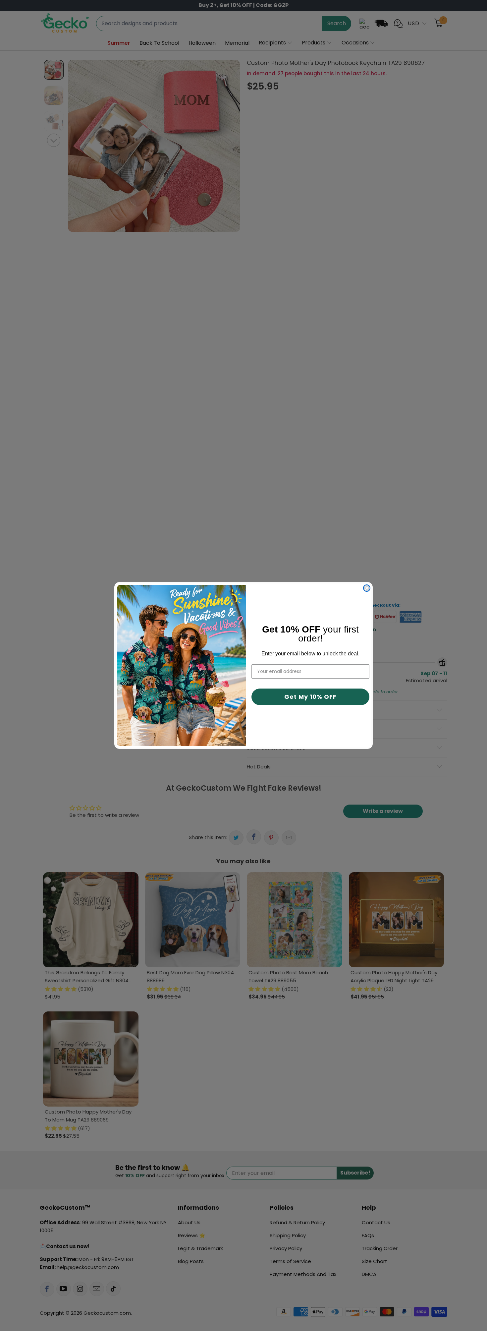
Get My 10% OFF (310, 697)
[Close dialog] (366, 588)
